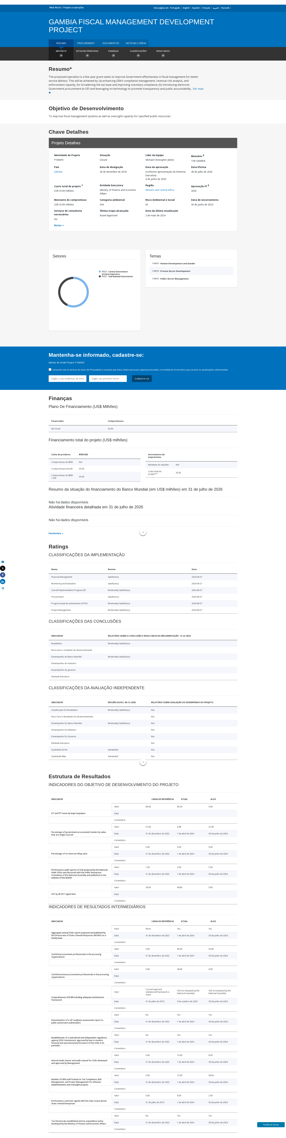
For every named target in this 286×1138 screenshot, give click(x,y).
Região (149, 185)
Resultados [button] (163, 51)
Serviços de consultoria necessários (68, 212)
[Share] (2, 575)
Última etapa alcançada (114, 210)
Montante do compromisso (70, 199)
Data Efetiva (198, 167)
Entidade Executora (111, 185)
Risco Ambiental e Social (160, 199)
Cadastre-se (142, 378)
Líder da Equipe (154, 155)
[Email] (2, 561)
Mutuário (197, 156)
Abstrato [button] (61, 51)
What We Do (55, 7)
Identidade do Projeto (67, 155)
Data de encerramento (204, 199)
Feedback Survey (271, 1124)
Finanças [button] (113, 51)
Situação (105, 155)
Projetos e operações (73, 7)
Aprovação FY (200, 186)
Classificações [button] (138, 51)
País (56, 167)
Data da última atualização (161, 210)
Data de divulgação (111, 167)
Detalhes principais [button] (87, 51)
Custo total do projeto (68, 186)
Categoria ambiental (112, 199)
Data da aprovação (156, 167)
